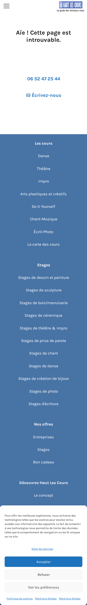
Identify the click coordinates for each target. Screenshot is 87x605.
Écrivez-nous (46, 95)
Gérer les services (42, 548)
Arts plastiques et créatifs (43, 194)
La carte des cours (43, 244)
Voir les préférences (43, 587)
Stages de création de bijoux (43, 378)
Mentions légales (46, 598)
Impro (43, 181)
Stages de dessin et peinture (43, 277)
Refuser (44, 574)
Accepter (43, 562)
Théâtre (43, 168)
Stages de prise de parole (43, 340)
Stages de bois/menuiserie (43, 302)
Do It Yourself (43, 206)
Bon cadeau (43, 462)
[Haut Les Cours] (70, 6)
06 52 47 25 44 (43, 78)
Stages (43, 449)
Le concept (43, 495)
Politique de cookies (20, 598)
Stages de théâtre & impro (43, 328)
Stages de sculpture (43, 290)
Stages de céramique (43, 315)
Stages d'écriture (43, 403)
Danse (43, 155)
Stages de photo (43, 391)
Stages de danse (43, 366)
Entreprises (43, 437)
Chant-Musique (43, 219)
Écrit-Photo (43, 231)
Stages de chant (43, 353)
